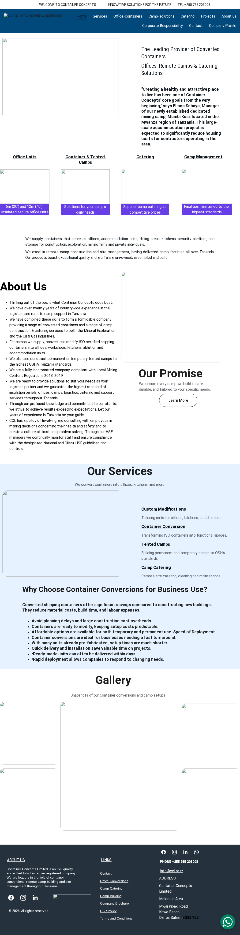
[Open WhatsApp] (227, 921)
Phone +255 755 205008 (179, 862)
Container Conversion (163, 526)
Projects (208, 16)
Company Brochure (114, 903)
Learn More (178, 400)
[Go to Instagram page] (23, 898)
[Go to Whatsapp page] (196, 852)
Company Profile (222, 25)
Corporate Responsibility (162, 25)
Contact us (53, 154)
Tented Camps (155, 544)
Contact (196, 25)
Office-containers (127, 16)
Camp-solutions (161, 16)
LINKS (106, 860)
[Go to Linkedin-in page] (35, 898)
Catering (188, 16)
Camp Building (111, 896)
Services (100, 16)
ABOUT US (16, 860)
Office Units (25, 156)
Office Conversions (114, 881)
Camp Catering (111, 888)
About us (228, 16)
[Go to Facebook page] (11, 898)
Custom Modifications (163, 509)
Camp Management (203, 156)
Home (81, 16)
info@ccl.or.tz (171, 871)
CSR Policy (108, 911)
